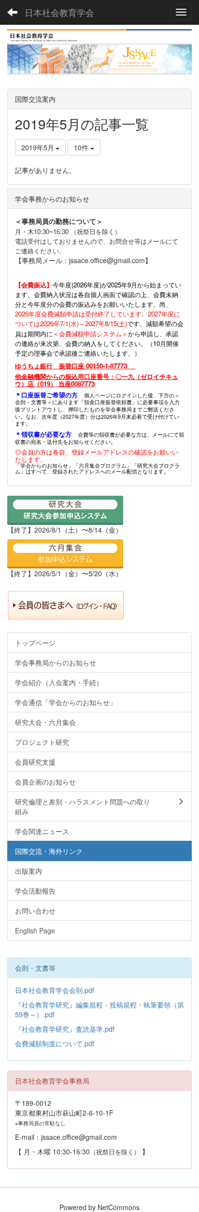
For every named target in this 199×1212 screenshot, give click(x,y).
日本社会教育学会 (59, 12)
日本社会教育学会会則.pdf (54, 990)
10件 (82, 147)
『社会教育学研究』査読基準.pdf (64, 1029)
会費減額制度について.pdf (54, 1043)
